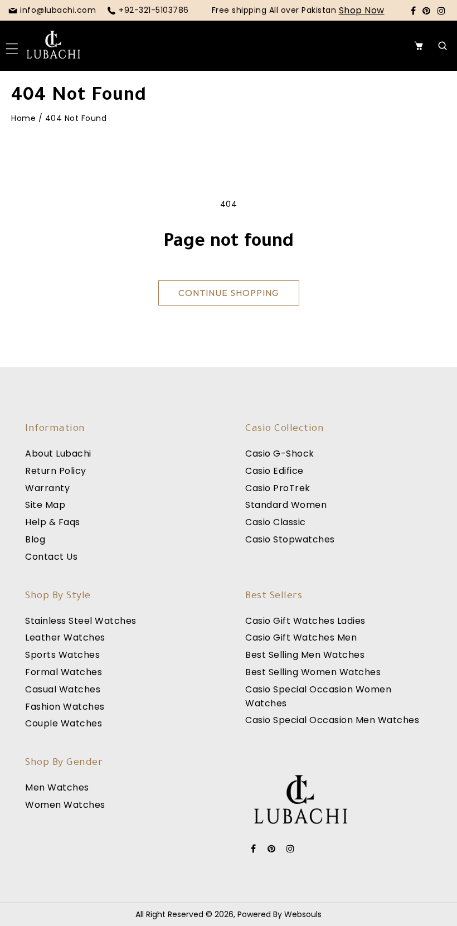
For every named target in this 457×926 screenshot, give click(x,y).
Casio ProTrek (277, 488)
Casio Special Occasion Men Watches (332, 720)
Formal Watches (63, 672)
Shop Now (362, 10)
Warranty (47, 488)
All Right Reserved (169, 914)
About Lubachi (58, 453)
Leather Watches (65, 637)
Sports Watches (62, 654)
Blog (35, 539)
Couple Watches (63, 723)
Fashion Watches (65, 706)
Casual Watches (62, 689)
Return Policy (55, 470)
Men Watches (57, 787)
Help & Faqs (52, 522)
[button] (14, 45)
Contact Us (51, 556)
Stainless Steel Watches (81, 620)
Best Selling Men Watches (304, 654)
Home (23, 118)
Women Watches (65, 804)
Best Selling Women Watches (313, 672)
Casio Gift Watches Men (301, 637)
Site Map (45, 504)
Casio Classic (275, 522)
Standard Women (286, 504)
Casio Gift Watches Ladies (305, 620)
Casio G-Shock (279, 453)
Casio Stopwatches (290, 539)
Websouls (303, 914)
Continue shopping (228, 292)
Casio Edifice (274, 470)
